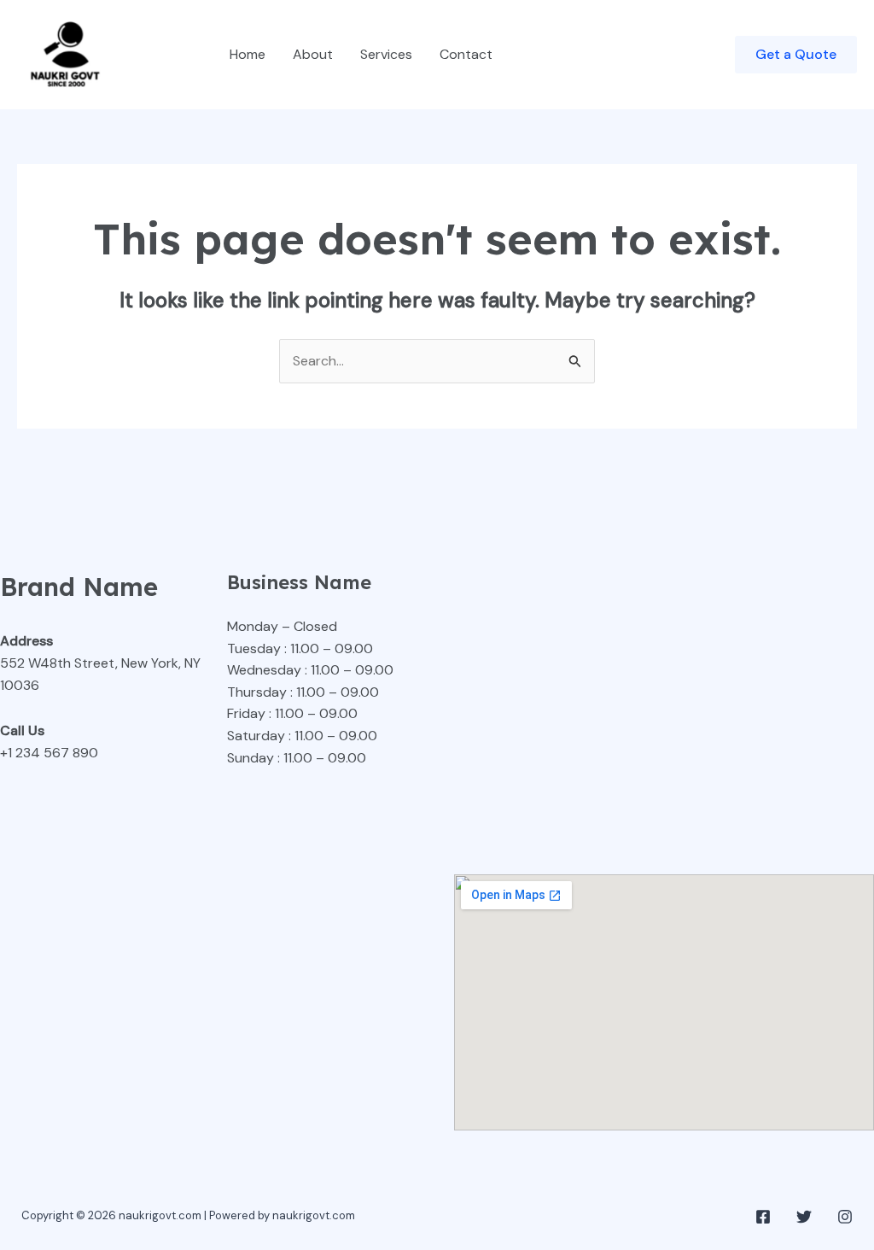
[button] (796, 54)
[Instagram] (845, 1216)
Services (386, 54)
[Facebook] (763, 1216)
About (313, 54)
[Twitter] (804, 1216)
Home (247, 54)
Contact (466, 54)
